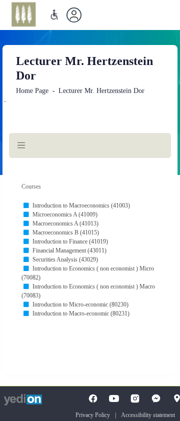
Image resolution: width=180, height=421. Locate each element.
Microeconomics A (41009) (65, 214)
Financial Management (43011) (69, 250)
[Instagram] (135, 399)
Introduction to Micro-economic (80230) (80, 304)
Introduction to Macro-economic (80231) (81, 313)
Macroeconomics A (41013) (65, 223)
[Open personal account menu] (74, 15)
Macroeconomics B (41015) (65, 232)
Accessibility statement (148, 415)
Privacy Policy (93, 415)
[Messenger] (156, 399)
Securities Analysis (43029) (65, 259)
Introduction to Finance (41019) (70, 241)
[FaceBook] (93, 399)
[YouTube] (114, 399)
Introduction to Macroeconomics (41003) (81, 205)
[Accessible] (54, 14)
